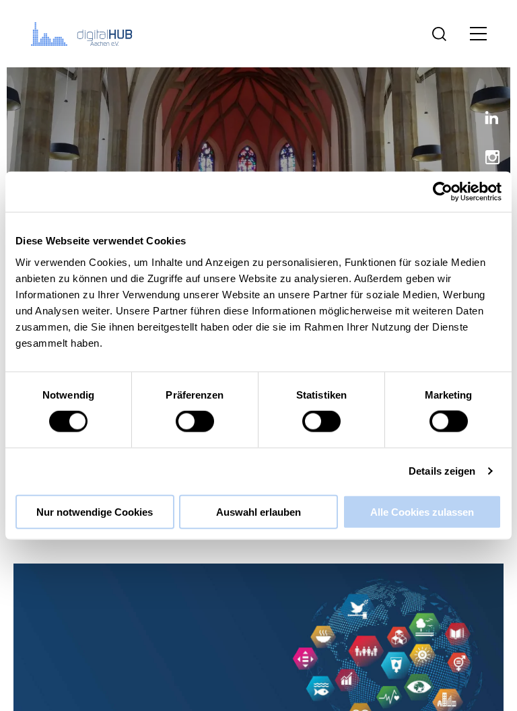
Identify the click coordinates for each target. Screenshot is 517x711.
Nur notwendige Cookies (94, 511)
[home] (84, 33)
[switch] (195, 421)
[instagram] (487, 158)
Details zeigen (442, 471)
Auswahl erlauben (258, 511)
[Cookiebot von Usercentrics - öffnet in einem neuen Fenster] (443, 192)
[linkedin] (487, 120)
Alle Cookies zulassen (422, 511)
